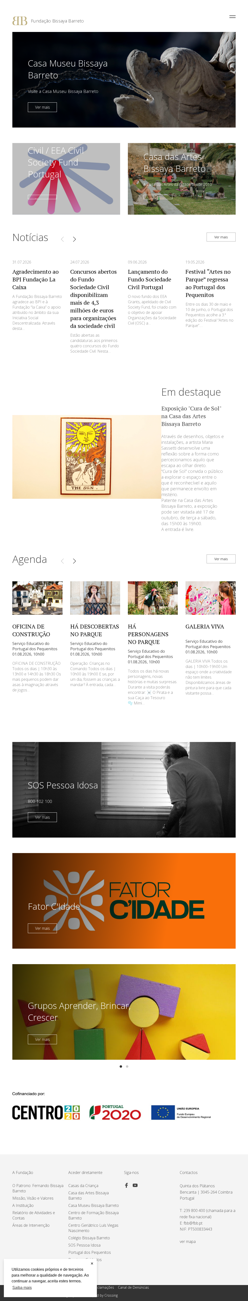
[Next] (74, 239)
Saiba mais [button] (22, 1288)
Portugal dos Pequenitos (89, 1252)
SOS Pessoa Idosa (84, 1245)
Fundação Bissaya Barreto (57, 21)
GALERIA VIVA (205, 626)
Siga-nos (131, 1172)
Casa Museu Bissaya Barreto (93, 1205)
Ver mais (42, 107)
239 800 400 (194, 1210)
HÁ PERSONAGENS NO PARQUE (148, 634)
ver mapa (188, 1241)
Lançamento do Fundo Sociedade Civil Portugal (149, 279)
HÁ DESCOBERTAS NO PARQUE (94, 630)
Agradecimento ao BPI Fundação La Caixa (35, 279)
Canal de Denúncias (133, 1287)
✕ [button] (92, 1263)
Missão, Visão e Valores (33, 1198)
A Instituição (23, 1205)
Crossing (111, 1295)
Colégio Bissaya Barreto (89, 1237)
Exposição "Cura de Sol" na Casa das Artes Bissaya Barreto (191, 416)
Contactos (189, 1172)
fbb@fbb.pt (193, 1223)
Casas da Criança (83, 1185)
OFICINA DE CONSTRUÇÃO (31, 630)
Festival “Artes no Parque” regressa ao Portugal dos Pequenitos (208, 283)
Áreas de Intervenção (31, 1225)
